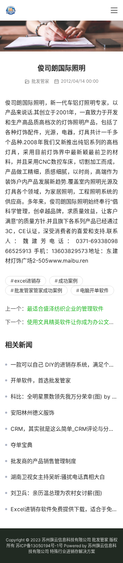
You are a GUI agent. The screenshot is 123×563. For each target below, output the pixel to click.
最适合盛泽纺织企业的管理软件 (65, 308)
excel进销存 (27, 281)
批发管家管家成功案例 (38, 290)
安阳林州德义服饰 (32, 413)
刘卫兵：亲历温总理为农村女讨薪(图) (56, 493)
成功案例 (68, 281)
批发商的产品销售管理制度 (43, 461)
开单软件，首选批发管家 (41, 380)
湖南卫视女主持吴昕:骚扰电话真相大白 (58, 477)
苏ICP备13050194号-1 (37, 545)
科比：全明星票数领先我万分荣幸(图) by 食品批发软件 (64, 396)
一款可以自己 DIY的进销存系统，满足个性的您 (64, 364)
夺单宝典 (21, 445)
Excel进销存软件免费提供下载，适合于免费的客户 (64, 509)
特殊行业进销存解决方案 (72, 551)
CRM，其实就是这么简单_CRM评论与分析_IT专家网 (64, 429)
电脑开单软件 (94, 290)
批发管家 (40, 81)
